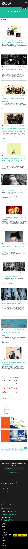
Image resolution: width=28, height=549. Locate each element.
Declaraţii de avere (4, 500)
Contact (2, 506)
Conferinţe (6, 405)
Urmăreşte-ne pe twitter (9, 514)
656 (19, 448)
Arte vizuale (6, 403)
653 (9, 448)
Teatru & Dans (7, 409)
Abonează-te (14, 472)
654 (12, 448)
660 (6, 450)
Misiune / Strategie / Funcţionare (7, 491)
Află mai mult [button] (4, 546)
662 (12, 450)
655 (15, 448)
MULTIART (6, 413)
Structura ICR (3, 494)
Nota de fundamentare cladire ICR (7, 504)
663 (16, 450)
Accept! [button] (22, 535)
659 (2, 450)
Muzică (5, 407)
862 (21, 450)
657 (22, 448)
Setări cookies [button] (10, 535)
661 (9, 450)
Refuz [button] (15, 535)
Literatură (6, 401)
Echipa (2, 492)
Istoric (2, 498)
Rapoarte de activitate (5, 496)
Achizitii (2, 502)
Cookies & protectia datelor (6, 508)
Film (4, 411)
